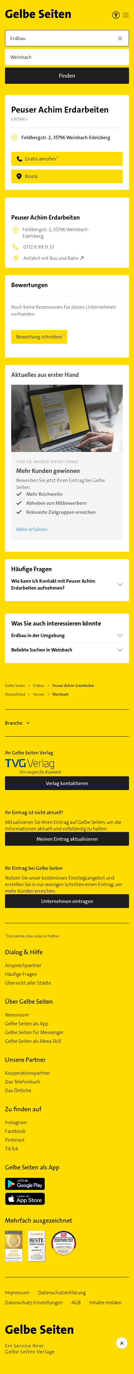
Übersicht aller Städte (28, 983)
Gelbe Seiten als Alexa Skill (33, 1041)
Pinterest (15, 1140)
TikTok (11, 1149)
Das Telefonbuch (22, 1082)
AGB (76, 1303)
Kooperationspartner (27, 1073)
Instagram (16, 1122)
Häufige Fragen (21, 974)
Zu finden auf (23, 1109)
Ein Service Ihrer (30, 1349)
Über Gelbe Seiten (29, 1001)
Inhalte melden (105, 1303)
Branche (13, 723)
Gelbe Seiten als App (26, 1024)
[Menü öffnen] (126, 15)
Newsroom (17, 1015)
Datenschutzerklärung (62, 1293)
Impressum (17, 1293)
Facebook (15, 1131)
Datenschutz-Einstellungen (34, 1303)
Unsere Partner (25, 1060)
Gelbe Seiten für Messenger (34, 1032)
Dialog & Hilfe (24, 952)
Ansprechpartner (23, 965)
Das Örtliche (18, 1091)
